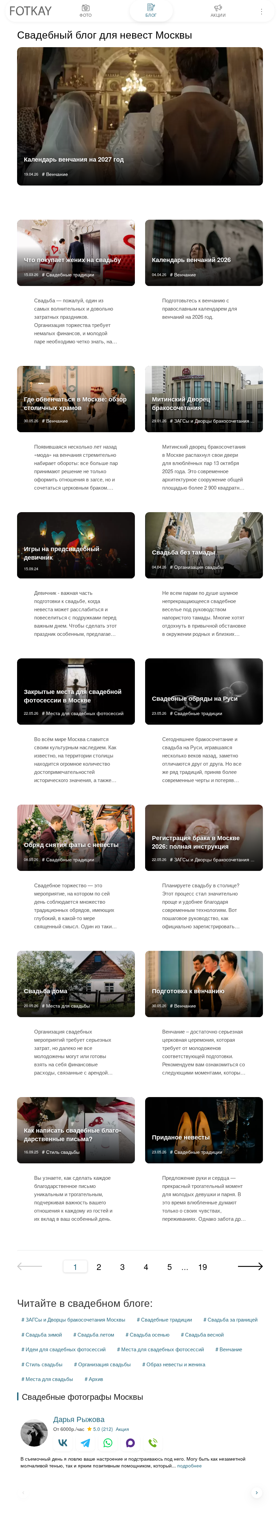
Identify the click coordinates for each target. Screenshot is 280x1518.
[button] (256, 1492)
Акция (122, 1428)
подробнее (189, 1465)
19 (202, 1266)
